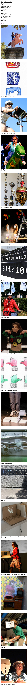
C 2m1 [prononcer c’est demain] (8, 684)
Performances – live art (7, 6)
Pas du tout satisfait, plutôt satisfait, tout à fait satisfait (13, 574)
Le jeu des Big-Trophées (6, 207)
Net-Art (4, 10)
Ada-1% (3, 280)
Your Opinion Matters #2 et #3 (8, 353)
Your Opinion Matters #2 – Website (9, 390)
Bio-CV (4, 20)
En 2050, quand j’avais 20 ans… (8, 96)
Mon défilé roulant (5, 317)
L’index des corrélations (6, 463)
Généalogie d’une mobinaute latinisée (9, 611)
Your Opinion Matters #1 (6, 427)
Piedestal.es (4, 60)
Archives (4, 17)
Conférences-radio (6, 14)
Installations (5, 9)
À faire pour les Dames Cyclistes (8, 133)
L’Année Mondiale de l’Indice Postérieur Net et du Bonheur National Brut (13, 537)
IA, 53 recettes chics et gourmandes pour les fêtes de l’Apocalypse (13, 170)
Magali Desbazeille (6, 2)
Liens (3, 19)
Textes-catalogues (6, 16)
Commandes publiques (7, 7)
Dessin (4, 12)
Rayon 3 (3, 647)
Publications (5, 13)
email (2, 3)
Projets (4, 5)
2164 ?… (3, 500)
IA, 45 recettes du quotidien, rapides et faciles (11, 244)
